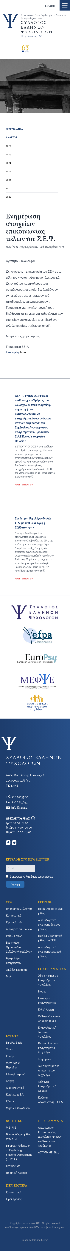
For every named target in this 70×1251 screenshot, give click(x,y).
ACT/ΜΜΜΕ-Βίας (48, 1152)
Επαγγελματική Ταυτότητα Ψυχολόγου (47, 1032)
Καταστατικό (13, 915)
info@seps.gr (20, 807)
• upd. (40, 246)
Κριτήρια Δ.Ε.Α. (15, 1094)
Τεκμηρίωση (45, 1059)
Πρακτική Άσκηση (16, 1172)
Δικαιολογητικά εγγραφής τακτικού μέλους (49, 952)
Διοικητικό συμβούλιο (19, 929)
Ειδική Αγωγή (46, 1009)
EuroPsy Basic (14, 1042)
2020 (8, 197)
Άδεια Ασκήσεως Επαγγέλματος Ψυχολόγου (48, 980)
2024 (8, 163)
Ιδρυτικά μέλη (14, 922)
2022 (8, 180)
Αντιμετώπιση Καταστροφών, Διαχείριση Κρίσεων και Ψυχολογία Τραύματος (49, 1136)
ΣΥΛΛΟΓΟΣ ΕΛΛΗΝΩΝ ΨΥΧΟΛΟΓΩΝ (37, 27)
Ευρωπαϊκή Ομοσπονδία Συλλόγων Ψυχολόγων (19, 947)
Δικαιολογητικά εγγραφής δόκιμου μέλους (49, 925)
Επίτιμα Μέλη (14, 935)
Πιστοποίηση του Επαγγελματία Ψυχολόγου (48, 1048)
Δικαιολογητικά (15, 1087)
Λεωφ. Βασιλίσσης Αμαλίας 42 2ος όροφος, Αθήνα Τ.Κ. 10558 (25, 781)
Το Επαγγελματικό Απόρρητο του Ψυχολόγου (48, 1070)
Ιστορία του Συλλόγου (19, 908)
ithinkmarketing (40, 1240)
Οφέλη (10, 1049)
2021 (8, 188)
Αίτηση (10, 1081)
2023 (8, 171)
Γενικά (23, 352)
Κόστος (10, 1101)
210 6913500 (20, 797)
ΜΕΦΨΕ (11, 1127)
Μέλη (9, 976)
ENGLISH (50, 6)
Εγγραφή (15, 884)
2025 (8, 154)
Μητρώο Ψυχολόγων (18, 1108)
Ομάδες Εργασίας (16, 969)
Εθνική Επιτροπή (15, 1074)
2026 (8, 146)
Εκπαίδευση (13, 1166)
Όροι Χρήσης (14, 1199)
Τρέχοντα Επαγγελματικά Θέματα (47, 1086)
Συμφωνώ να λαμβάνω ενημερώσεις (31, 876)
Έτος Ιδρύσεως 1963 (31, 36)
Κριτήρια (11, 1056)
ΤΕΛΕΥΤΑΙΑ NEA (14, 129)
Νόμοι (42, 991)
